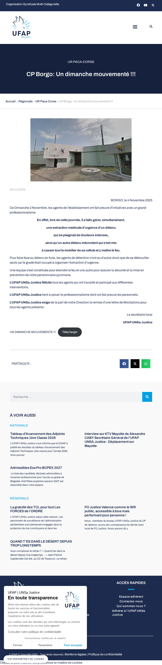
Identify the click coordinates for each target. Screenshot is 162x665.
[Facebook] (138, 5)
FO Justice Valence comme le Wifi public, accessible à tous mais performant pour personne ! (110, 511)
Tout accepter (73, 645)
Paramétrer (45, 645)
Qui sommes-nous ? (131, 606)
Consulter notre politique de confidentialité (34, 631)
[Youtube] (145, 5)
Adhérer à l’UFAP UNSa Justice (128, 612)
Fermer (17, 645)
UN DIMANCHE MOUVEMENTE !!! (33, 332)
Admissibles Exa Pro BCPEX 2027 (36, 468)
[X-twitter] (153, 5)
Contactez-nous (131, 601)
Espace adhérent (131, 596)
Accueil (11, 101)
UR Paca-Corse (81, 61)
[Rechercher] (147, 397)
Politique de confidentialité (105, 654)
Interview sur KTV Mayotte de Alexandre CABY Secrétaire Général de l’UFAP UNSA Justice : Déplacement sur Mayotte (115, 440)
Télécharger (69, 332)
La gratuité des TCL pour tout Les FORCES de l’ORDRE (35, 509)
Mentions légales (76, 654)
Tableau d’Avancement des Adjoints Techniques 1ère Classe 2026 (37, 436)
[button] (135, 27)
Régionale (25, 101)
